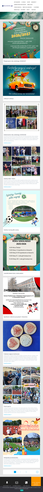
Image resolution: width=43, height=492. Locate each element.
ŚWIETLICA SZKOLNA (27, 7)
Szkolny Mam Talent (9, 178)
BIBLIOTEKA (29, 4)
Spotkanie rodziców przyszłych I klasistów (15, 317)
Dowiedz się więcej (7, 142)
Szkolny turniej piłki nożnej (11, 230)
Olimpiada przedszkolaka (11, 457)
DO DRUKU (23, 9)
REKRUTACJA (17, 9)
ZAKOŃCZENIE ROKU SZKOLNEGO (13, 273)
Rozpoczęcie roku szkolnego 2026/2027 (15, 61)
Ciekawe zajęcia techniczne (11, 354)
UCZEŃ (28, 2)
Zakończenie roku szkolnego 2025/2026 (15, 134)
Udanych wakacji (8, 98)
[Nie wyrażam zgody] (41, 489)
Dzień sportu (7, 406)
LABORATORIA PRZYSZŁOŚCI (20, 4)
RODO (28, 9)
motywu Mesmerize (36, 485)
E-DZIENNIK (36, 7)
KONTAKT (34, 9)
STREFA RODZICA (17, 7)
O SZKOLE (23, 2)
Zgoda (22, 490)
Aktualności (17, 2)
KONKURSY (33, 2)
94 (26, 471)
